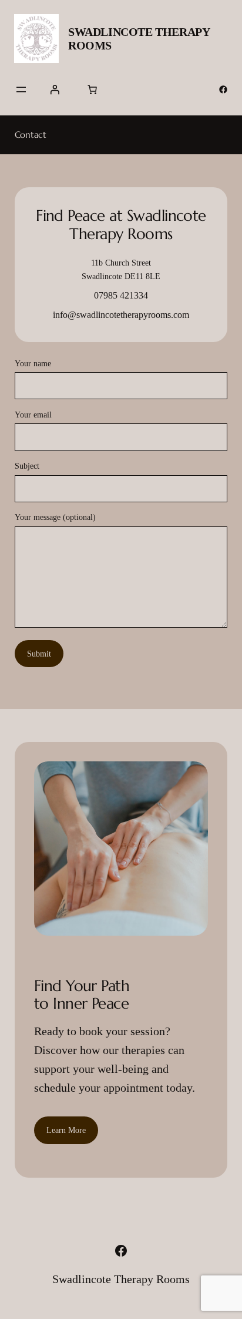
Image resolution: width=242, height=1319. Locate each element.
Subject (27, 465)
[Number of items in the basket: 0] (92, 89)
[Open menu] (21, 89)
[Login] (54, 89)
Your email (33, 414)
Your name (33, 363)
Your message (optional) (55, 517)
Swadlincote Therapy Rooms (121, 1278)
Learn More (66, 1130)
